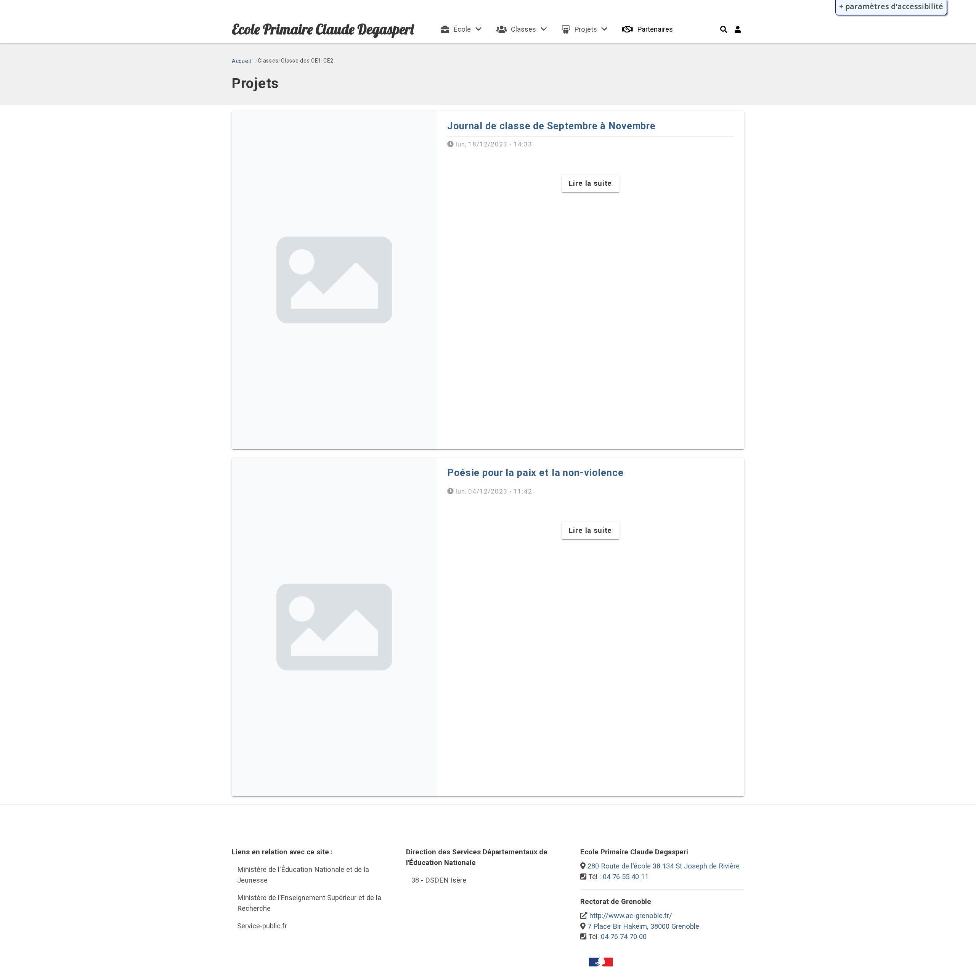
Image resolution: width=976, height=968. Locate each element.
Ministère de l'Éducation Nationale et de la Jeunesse (303, 874)
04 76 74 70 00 (624, 937)
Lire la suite (590, 183)
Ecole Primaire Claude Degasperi (323, 29)
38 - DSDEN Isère (438, 880)
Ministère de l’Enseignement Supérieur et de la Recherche (309, 903)
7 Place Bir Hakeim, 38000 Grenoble (643, 926)
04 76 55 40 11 (626, 877)
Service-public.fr (262, 926)
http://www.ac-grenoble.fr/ (630, 916)
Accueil (241, 61)
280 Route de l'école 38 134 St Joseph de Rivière (664, 866)
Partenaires (655, 29)
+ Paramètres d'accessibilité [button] (891, 6)
